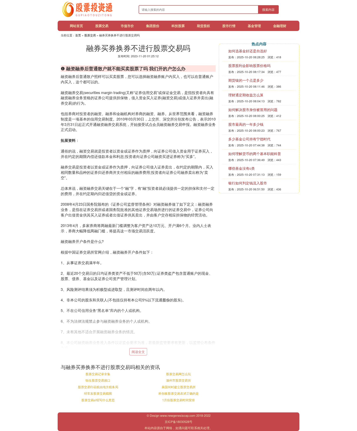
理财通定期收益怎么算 (245, 94)
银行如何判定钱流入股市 (247, 182)
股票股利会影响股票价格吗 (249, 65)
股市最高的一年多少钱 (245, 124)
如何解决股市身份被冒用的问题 (252, 109)
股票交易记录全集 (98, 374)
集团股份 (152, 25)
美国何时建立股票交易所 (179, 387)
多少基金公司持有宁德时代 (249, 138)
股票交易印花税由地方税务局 (98, 387)
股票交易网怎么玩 (178, 374)
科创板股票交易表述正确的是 (178, 393)
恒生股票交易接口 (98, 380)
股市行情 (229, 25)
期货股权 (203, 25)
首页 (78, 35)
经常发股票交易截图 (98, 393)
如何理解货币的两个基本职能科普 (254, 153)
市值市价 (127, 25)
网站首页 (76, 25)
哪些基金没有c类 (241, 168)
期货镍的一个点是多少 (245, 80)
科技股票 (178, 25)
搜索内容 (268, 9)
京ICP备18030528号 (178, 421)
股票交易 (101, 25)
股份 (166, 299)
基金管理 (254, 25)
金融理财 (279, 25)
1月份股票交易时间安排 (178, 400)
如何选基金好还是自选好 (247, 50)
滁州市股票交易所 (178, 380)
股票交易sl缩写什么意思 (98, 400)
